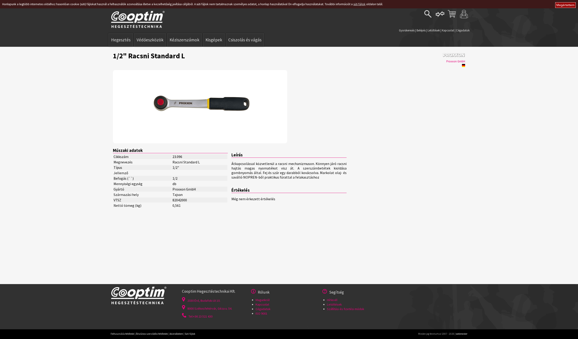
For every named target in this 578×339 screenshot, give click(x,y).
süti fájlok (359, 4)
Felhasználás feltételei (122, 333)
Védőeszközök (150, 39)
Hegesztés (121, 39)
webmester (461, 333)
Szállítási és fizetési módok (345, 309)
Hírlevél (332, 300)
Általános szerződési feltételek (152, 333)
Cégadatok (463, 30)
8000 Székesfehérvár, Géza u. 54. (209, 308)
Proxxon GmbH (455, 61)
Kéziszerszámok (184, 39)
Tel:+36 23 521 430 (200, 316)
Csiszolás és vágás (244, 39)
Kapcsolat (448, 30)
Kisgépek (213, 39)
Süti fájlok (190, 333)
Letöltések (434, 30)
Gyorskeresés (407, 30)
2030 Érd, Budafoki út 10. (203, 301)
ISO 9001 (261, 313)
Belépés (421, 30)
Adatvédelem (176, 333)
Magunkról (263, 300)
